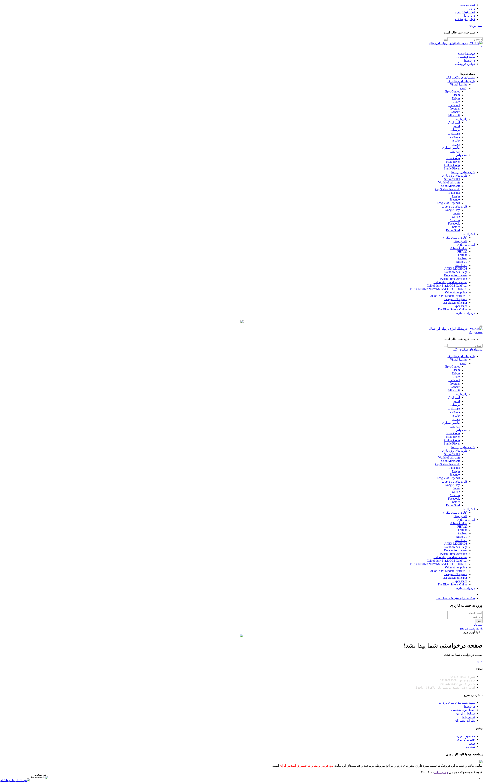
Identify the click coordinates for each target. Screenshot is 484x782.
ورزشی (455, 151)
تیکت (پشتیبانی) (465, 12)
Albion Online (458, 248)
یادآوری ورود (470, 632)
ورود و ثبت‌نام (466, 53)
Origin (456, 98)
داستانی (455, 136)
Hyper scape (459, 306)
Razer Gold (453, 230)
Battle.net (454, 105)
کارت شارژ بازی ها (463, 172)
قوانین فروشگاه (465, 19)
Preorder (455, 108)
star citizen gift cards (455, 302)
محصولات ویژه (465, 736)
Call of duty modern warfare (450, 282)
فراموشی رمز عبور (470, 628)
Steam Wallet (452, 179)
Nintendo (454, 199)
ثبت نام (477, 624)
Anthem (462, 258)
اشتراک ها (468, 234)
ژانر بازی (461, 118)
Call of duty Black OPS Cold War (447, 285)
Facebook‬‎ (454, 223)
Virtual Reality (458, 84)
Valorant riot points (456, 292)
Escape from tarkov (455, 275)
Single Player (452, 168)
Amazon (455, 220)
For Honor (461, 265)
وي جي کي (441, 772)
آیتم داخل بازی (466, 244)
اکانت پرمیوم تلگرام (455, 237)
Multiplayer (453, 161)
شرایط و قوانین (465, 713)
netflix (456, 227)
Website (455, 111)
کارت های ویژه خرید (454, 206)
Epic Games (452, 91)
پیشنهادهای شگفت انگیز (460, 77)
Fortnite (462, 255)
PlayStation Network (447, 189)
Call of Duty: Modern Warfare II (448, 295)
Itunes (456, 213)
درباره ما (469, 15)
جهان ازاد (454, 133)
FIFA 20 (462, 251)
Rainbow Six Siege (455, 272)
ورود (472, 8)
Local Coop (453, 158)
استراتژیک (453, 122)
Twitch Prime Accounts (453, 278)
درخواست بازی (465, 313)
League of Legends (448, 202)
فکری (456, 144)
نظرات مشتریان (465, 720)
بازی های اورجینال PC (461, 81)
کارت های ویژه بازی (454, 175)
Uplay (456, 101)
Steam (456, 94)
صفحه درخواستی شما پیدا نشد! (455, 598)
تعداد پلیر (461, 154)
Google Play (452, 209)
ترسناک (455, 129)
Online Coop (452, 165)
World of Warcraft (449, 182)
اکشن (456, 126)
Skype (456, 216)
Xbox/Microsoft (450, 185)
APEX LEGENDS (455, 268)
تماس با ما (468, 717)
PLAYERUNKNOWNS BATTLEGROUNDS (438, 289)
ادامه (479, 661)
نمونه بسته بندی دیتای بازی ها (456, 702)
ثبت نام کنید (467, 4)
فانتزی (455, 140)
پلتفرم (463, 88)
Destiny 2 (461, 261)
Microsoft (454, 115)
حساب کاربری (466, 739)
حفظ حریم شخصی (463, 709)
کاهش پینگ (460, 241)
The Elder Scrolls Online (452, 309)
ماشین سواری (451, 147)
